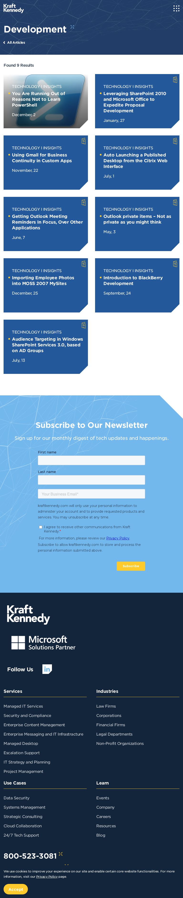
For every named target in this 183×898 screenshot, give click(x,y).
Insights (52, 86)
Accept (15, 889)
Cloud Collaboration (23, 825)
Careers (103, 816)
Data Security (17, 797)
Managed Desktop (21, 743)
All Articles (16, 42)
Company (105, 807)
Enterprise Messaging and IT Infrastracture (43, 733)
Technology (26, 86)
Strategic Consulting (23, 816)
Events (102, 797)
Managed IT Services (23, 706)
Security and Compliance (27, 715)
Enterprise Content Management (34, 724)
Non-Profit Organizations (119, 743)
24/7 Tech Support (21, 835)
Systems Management (24, 807)
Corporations (108, 715)
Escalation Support (22, 752)
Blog (100, 835)
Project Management (23, 771)
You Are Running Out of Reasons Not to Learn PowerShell (38, 99)
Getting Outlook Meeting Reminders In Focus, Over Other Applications (47, 222)
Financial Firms (110, 724)
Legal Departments (114, 733)
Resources (106, 825)
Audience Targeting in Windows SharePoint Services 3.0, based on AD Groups (47, 344)
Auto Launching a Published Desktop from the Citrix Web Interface (135, 160)
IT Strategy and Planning (27, 761)
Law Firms (106, 706)
